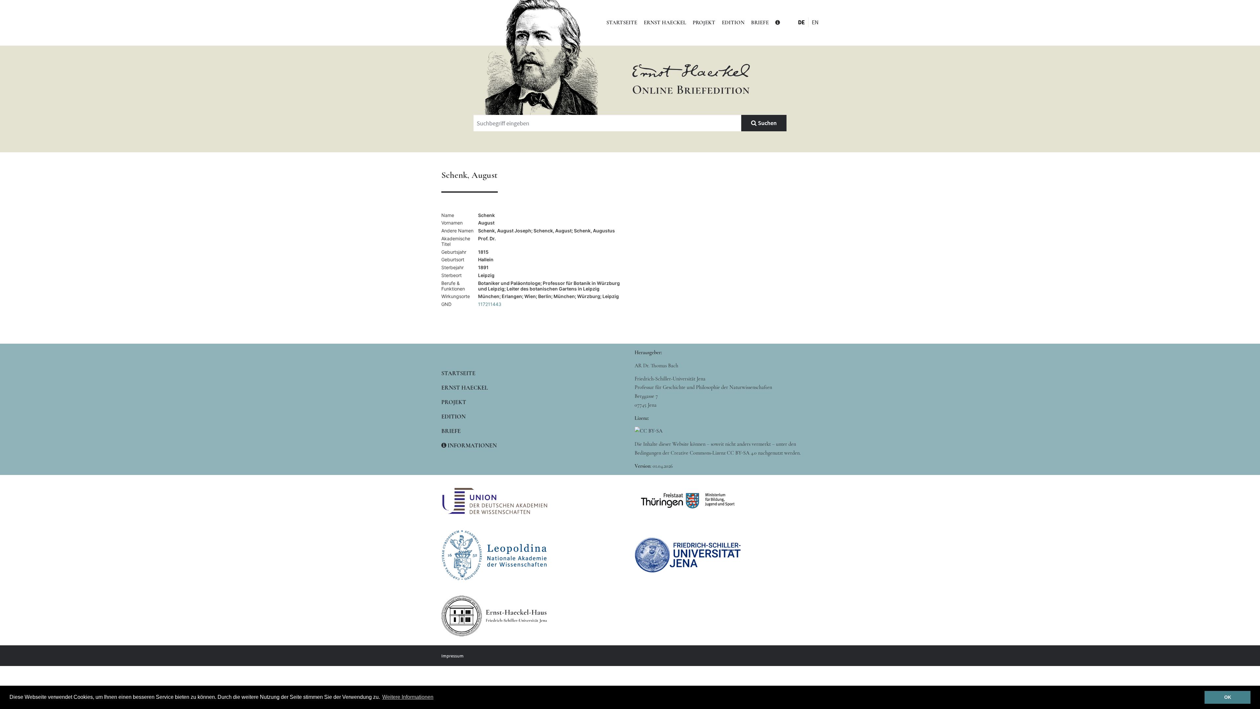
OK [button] (1227, 697)
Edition (733, 22)
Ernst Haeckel (665, 22)
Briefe (760, 22)
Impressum (452, 656)
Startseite (621, 22)
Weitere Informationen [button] (407, 697)
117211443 (489, 304)
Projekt (704, 22)
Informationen (471, 445)
